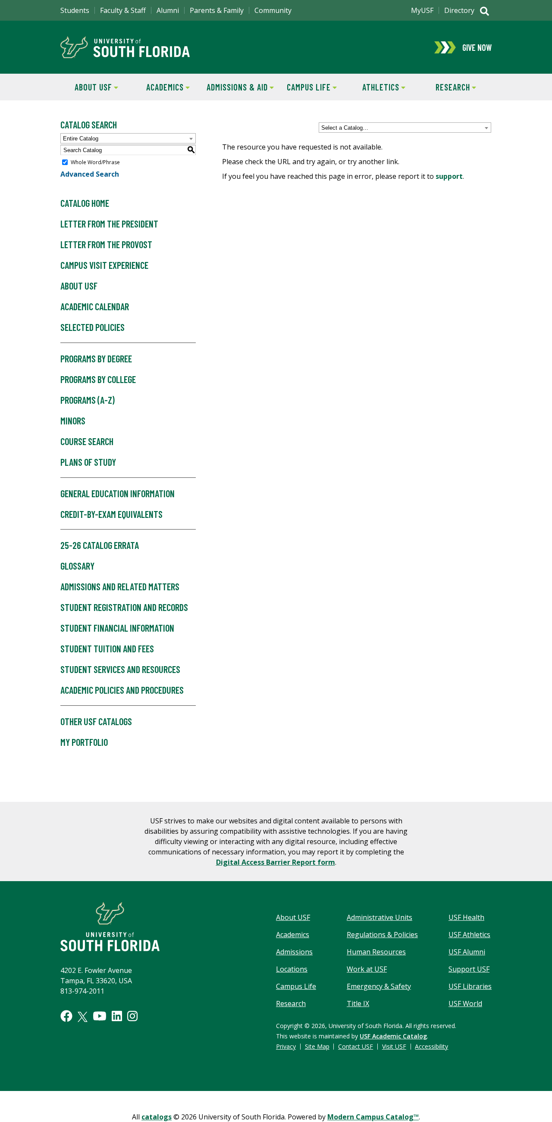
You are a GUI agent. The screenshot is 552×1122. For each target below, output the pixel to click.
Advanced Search (89, 174)
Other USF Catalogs (96, 721)
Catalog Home (84, 203)
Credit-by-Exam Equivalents (111, 514)
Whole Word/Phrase (95, 162)
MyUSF (422, 10)
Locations (291, 969)
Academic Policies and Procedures (122, 690)
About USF (86, 87)
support (449, 176)
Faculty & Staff (123, 10)
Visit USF (394, 1046)
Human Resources (376, 952)
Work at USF (367, 969)
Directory (459, 10)
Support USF (468, 969)
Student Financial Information (117, 628)
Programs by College (98, 379)
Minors (72, 420)
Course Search (86, 441)
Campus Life (303, 87)
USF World (465, 1003)
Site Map (317, 1046)
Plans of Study (88, 462)
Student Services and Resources (120, 669)
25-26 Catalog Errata (99, 545)
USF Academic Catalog (393, 1036)
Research (445, 87)
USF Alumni (466, 952)
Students (74, 10)
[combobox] (405, 127)
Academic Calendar (94, 306)
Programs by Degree (96, 358)
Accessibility (431, 1046)
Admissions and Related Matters (119, 586)
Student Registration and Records (124, 607)
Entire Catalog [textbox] (80, 138)
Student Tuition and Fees (107, 648)
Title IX (358, 1003)
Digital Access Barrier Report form (275, 862)
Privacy (286, 1046)
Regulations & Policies (382, 934)
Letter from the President (109, 223)
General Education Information (117, 493)
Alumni (168, 10)
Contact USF (355, 1046)
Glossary (77, 566)
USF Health (466, 917)
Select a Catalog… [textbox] (344, 128)
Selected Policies (92, 327)
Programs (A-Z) (87, 400)
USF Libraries (470, 986)
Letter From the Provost (106, 244)
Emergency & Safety (379, 986)
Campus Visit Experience (104, 265)
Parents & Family (217, 10)
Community (273, 10)
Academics (158, 87)
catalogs (156, 1117)
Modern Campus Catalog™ (373, 1117)
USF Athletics (469, 934)
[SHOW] (484, 12)
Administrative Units (379, 917)
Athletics (373, 87)
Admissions (294, 952)
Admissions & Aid (235, 87)
